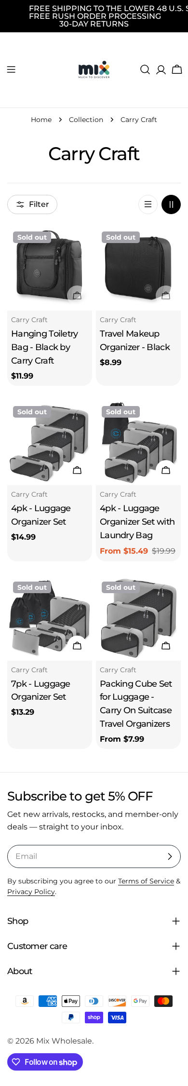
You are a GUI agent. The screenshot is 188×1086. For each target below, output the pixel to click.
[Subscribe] (170, 856)
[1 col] (148, 204)
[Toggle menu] (11, 69)
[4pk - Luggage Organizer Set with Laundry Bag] (138, 442)
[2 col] (171, 204)
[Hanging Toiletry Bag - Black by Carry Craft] (49, 268)
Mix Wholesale (64, 1040)
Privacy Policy (31, 891)
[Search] (145, 69)
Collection (86, 119)
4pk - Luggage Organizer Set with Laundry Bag (137, 521)
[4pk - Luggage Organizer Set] (49, 442)
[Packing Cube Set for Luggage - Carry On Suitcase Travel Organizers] (138, 618)
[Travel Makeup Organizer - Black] (138, 268)
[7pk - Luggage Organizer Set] (49, 618)
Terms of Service (146, 881)
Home (41, 119)
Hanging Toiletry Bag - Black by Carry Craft (44, 347)
